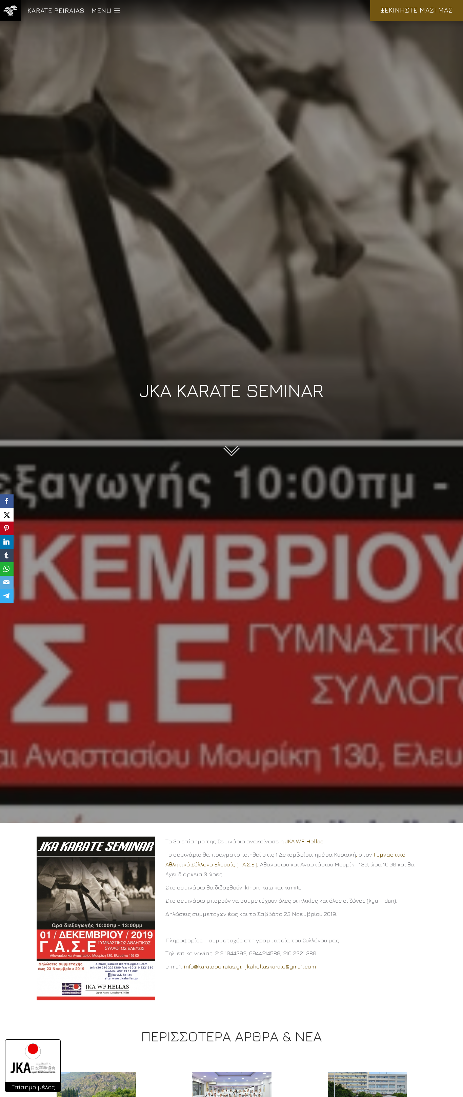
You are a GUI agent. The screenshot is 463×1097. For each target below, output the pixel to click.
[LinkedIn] (7, 542)
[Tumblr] (7, 555)
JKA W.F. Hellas (304, 841)
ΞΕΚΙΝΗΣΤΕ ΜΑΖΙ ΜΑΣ (416, 10)
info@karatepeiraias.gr (212, 966)
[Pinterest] (7, 528)
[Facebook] (7, 501)
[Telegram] (7, 596)
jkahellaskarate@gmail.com (280, 966)
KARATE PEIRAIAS (56, 10)
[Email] (7, 582)
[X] (7, 515)
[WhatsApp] (7, 569)
